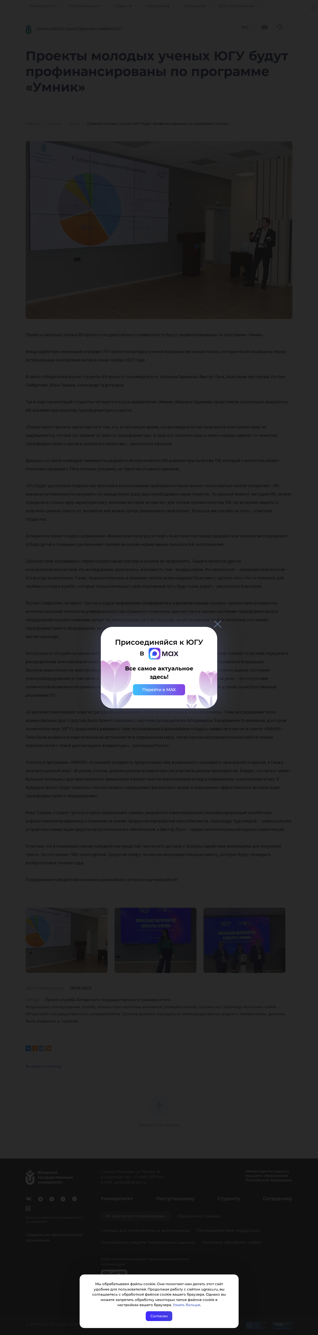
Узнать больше (186, 1305)
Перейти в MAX (159, 689)
